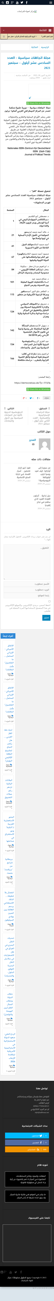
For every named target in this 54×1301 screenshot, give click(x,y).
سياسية (18, 75)
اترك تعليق (46, 78)
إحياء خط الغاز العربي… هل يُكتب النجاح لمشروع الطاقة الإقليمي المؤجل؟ (8, 745)
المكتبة (34, 47)
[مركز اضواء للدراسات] (27, 11)
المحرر (32, 439)
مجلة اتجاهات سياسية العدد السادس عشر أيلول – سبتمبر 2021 (28, 196)
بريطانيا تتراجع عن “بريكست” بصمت (8, 866)
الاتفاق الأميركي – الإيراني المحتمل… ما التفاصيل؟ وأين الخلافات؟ (9, 657)
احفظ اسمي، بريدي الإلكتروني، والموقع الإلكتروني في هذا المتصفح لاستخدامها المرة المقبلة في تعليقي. (27, 608)
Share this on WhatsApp (40, 103)
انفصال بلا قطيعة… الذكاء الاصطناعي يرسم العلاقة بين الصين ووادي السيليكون (9, 906)
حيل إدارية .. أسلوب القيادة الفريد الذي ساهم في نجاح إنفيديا (41, 500)
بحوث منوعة (10, 925)
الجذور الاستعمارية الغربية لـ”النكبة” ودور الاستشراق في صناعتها (9, 829)
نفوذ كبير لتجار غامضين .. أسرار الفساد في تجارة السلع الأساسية (23, 472)
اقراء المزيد (10, 679)
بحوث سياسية (10, 674)
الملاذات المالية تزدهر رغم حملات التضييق (8, 789)
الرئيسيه (45, 47)
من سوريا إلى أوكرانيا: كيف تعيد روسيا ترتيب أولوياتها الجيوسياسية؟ (42, 474)
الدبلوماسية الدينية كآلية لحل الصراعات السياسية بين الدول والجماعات (13, 415)
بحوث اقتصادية (9, 765)
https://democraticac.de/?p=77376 (32, 383)
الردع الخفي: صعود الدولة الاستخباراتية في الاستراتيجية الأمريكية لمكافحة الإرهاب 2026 (9, 1048)
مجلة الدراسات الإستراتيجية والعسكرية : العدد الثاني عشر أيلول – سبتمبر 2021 (41, 416)
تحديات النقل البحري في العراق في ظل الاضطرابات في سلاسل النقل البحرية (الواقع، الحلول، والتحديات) (9, 957)
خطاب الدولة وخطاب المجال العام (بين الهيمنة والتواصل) (8, 1004)
